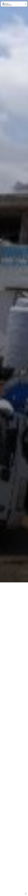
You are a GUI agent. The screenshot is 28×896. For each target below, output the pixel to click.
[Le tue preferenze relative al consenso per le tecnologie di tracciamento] (25, 894)
